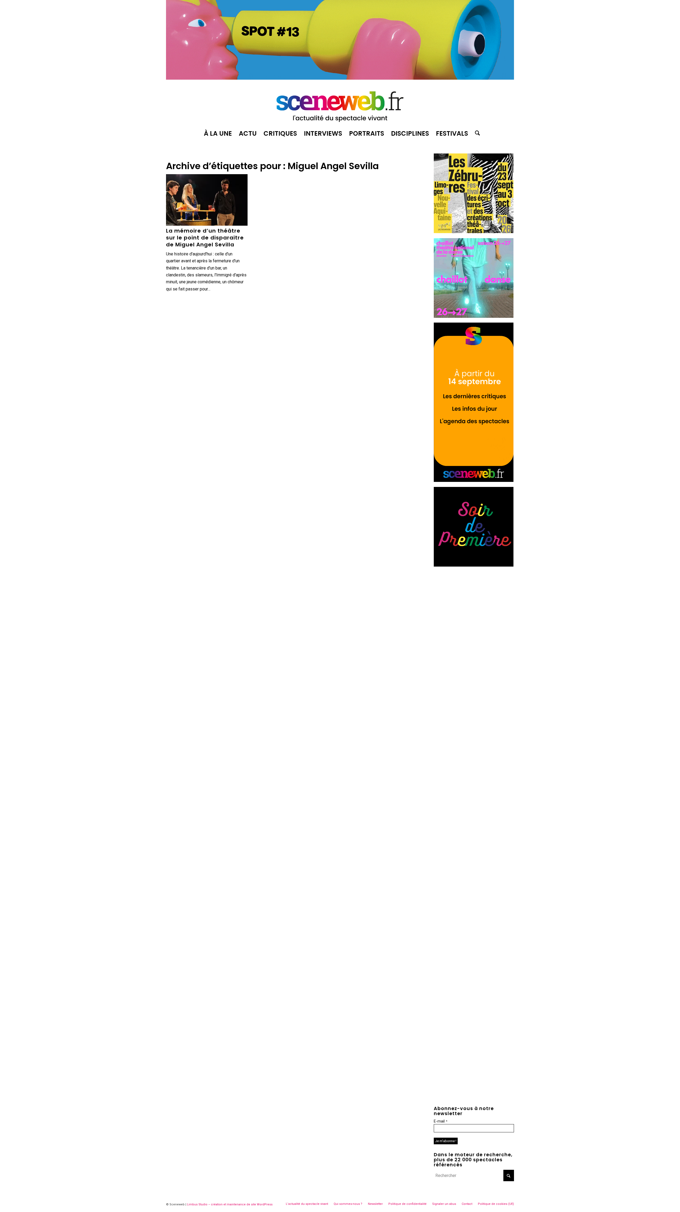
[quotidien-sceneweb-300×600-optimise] (473, 480)
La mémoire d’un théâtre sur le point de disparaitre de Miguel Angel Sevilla (205, 237)
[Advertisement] (474, 604)
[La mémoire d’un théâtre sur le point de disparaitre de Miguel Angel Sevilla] (207, 200)
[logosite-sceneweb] (340, 104)
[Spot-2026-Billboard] (340, 78)
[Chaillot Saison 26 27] (473, 316)
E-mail (440, 1121)
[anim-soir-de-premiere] (473, 565)
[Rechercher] (475, 133)
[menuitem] (217, 133)
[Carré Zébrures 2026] (473, 231)
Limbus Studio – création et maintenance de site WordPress (230, 1204)
